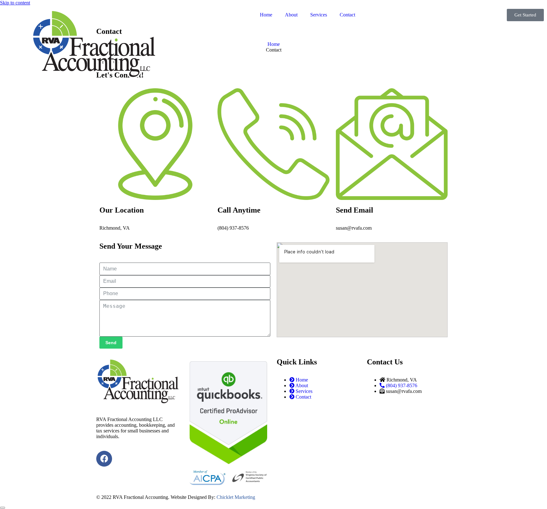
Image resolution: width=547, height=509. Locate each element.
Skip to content (15, 2)
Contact (347, 14)
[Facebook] (104, 459)
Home (266, 14)
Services (318, 14)
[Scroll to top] (2, 508)
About (291, 14)
